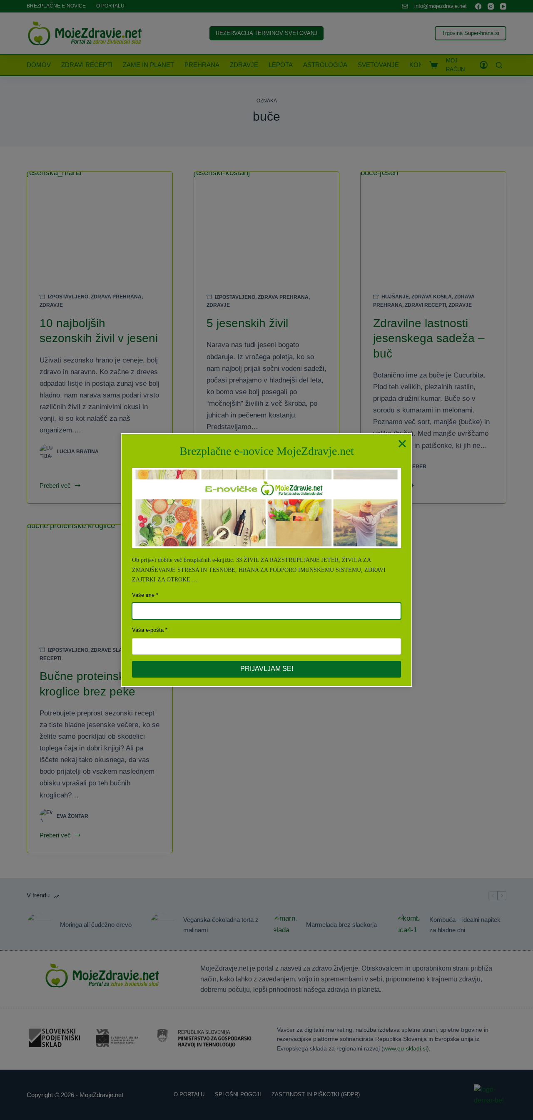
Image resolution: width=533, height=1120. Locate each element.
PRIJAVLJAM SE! (266, 668)
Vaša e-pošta (148, 630)
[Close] (402, 443)
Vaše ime (143, 595)
